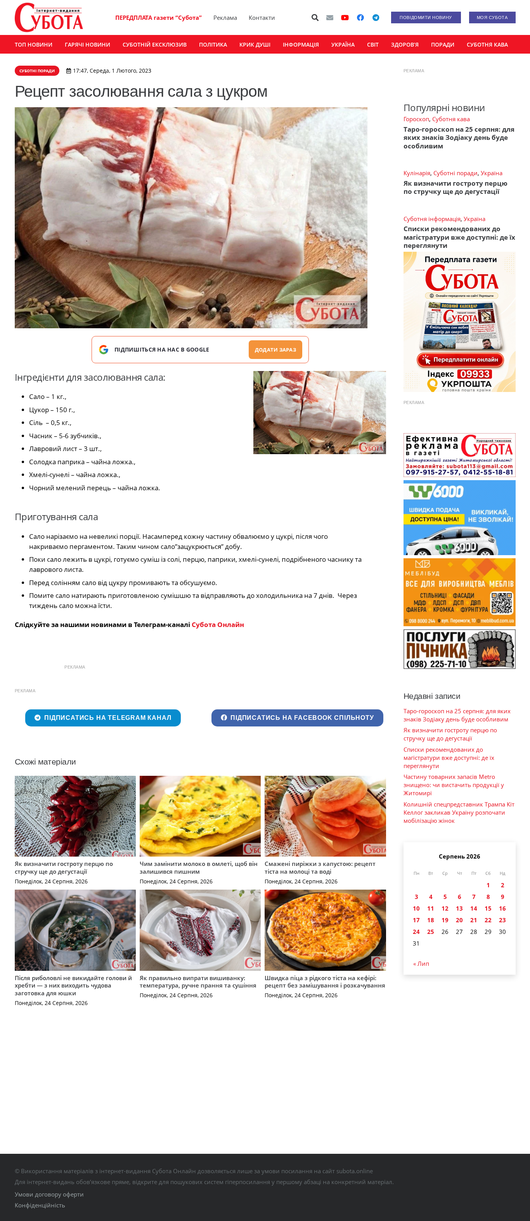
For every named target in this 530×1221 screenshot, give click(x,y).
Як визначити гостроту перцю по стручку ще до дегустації (64, 867)
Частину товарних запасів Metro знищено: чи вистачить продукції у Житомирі (454, 785)
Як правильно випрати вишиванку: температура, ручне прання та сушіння (198, 981)
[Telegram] (376, 17)
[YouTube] (345, 17)
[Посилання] (49, 17)
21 (473, 920)
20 (459, 920)
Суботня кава (451, 119)
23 (502, 920)
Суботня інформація (432, 219)
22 (488, 920)
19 (445, 920)
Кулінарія (417, 173)
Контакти (262, 17)
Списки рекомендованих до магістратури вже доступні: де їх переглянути (459, 237)
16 (502, 908)
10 (416, 908)
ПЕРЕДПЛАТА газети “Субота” (158, 17)
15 (488, 908)
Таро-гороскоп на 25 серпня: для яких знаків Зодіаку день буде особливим (459, 137)
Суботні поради (455, 173)
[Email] (330, 17)
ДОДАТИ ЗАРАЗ (275, 349)
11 (430, 908)
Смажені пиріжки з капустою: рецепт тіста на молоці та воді (320, 867)
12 (445, 908)
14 (473, 908)
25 (430, 931)
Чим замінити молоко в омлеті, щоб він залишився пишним (199, 867)
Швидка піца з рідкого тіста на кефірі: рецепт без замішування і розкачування (325, 981)
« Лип (421, 963)
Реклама (225, 17)
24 (416, 931)
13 (459, 908)
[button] (315, 17)
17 (416, 920)
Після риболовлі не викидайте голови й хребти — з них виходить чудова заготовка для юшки (73, 985)
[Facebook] (360, 17)
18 (430, 920)
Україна (491, 173)
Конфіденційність (40, 1205)
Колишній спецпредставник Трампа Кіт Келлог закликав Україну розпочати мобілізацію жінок (459, 812)
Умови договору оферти (49, 1194)
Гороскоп (416, 119)
